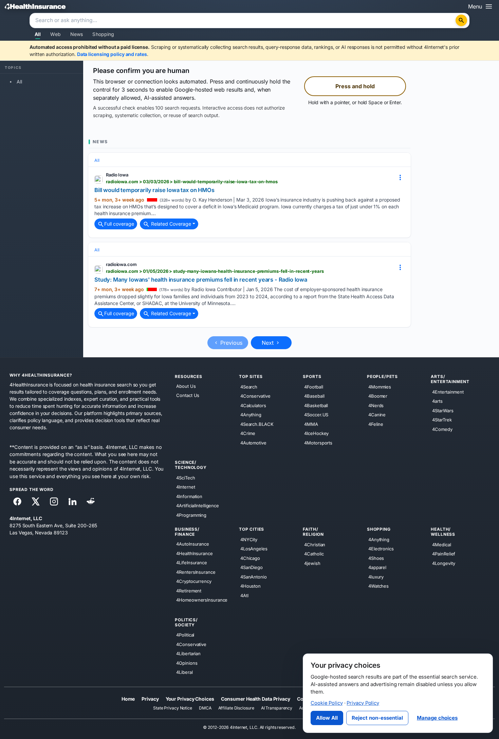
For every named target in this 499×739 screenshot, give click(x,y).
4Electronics (381, 548)
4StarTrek (441, 419)
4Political (185, 635)
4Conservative (255, 396)
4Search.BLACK (257, 424)
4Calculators (253, 405)
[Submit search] (461, 20)
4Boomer (377, 396)
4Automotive (253, 443)
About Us (186, 386)
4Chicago (250, 558)
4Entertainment (448, 392)
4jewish (312, 563)
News (76, 34)
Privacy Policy (363, 703)
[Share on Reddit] (90, 501)
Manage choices (437, 718)
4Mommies (379, 387)
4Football (313, 387)
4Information (189, 496)
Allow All (327, 718)
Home (128, 699)
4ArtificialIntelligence (197, 505)
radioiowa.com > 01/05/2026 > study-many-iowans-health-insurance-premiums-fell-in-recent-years (215, 271)
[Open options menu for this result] (400, 177)
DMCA (205, 708)
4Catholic (314, 553)
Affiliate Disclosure (236, 708)
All (38, 34)
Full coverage (119, 224)
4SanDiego (251, 567)
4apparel (377, 567)
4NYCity (248, 539)
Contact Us (187, 395)
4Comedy (442, 429)
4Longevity (443, 563)
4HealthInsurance (194, 553)
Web (55, 34)
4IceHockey (316, 433)
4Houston (250, 586)
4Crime (247, 433)
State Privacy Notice (172, 708)
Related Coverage (170, 224)
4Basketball (316, 405)
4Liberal (184, 672)
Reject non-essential (377, 718)
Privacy (150, 699)
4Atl (244, 595)
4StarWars (442, 410)
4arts (437, 401)
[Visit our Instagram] (54, 501)
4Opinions (186, 663)
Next (268, 342)
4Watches (378, 586)
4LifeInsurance (191, 562)
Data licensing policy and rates (112, 54)
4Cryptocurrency (193, 581)
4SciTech (185, 477)
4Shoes (376, 558)
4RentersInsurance (195, 572)
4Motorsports (318, 443)
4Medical (441, 544)
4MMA (311, 424)
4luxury (376, 577)
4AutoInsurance (192, 544)
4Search (248, 387)
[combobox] (243, 20)
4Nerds (376, 405)
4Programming (191, 515)
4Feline (375, 424)
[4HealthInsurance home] (35, 6)
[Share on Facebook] (17, 501)
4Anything (250, 414)
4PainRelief (443, 553)
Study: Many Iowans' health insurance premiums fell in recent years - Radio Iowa (200, 279)
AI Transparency (277, 708)
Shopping (103, 34)
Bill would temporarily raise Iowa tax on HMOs (154, 190)
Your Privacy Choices (190, 699)
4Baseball (314, 396)
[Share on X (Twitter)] (35, 501)
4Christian (314, 544)
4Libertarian (188, 653)
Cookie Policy (327, 703)
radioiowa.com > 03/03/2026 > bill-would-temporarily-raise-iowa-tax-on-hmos (192, 181)
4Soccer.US (316, 414)
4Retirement (188, 590)
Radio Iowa (117, 174)
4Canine (377, 414)
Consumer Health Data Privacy (255, 699)
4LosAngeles (253, 548)
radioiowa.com (121, 264)
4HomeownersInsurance (201, 600)
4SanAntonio (253, 577)
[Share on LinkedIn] (72, 501)
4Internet (185, 487)
